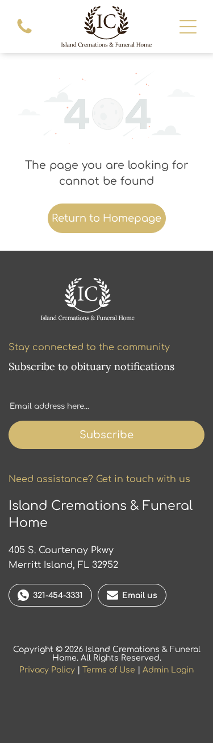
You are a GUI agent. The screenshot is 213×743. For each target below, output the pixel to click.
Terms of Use (108, 670)
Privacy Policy (47, 670)
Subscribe (106, 435)
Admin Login (168, 670)
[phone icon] (24, 33)
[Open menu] (188, 26)
